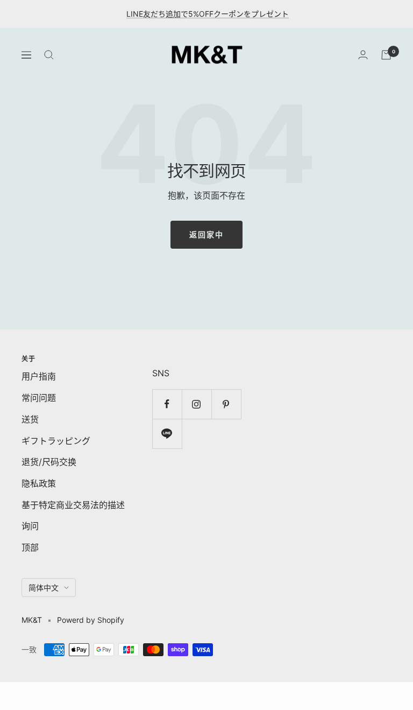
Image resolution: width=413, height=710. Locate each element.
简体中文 (44, 587)
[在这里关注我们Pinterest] (226, 404)
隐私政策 (39, 483)
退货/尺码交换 (49, 461)
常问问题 (39, 397)
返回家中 (206, 234)
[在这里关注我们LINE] (167, 433)
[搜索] (49, 55)
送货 (30, 419)
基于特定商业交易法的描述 (73, 505)
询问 (30, 526)
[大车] (386, 55)
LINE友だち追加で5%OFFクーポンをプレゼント (207, 13)
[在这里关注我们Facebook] (167, 404)
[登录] (363, 54)
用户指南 (39, 376)
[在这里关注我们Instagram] (196, 404)
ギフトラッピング (56, 440)
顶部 (30, 547)
